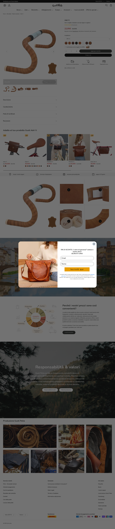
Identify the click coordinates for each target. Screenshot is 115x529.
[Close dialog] (94, 244)
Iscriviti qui (77, 269)
